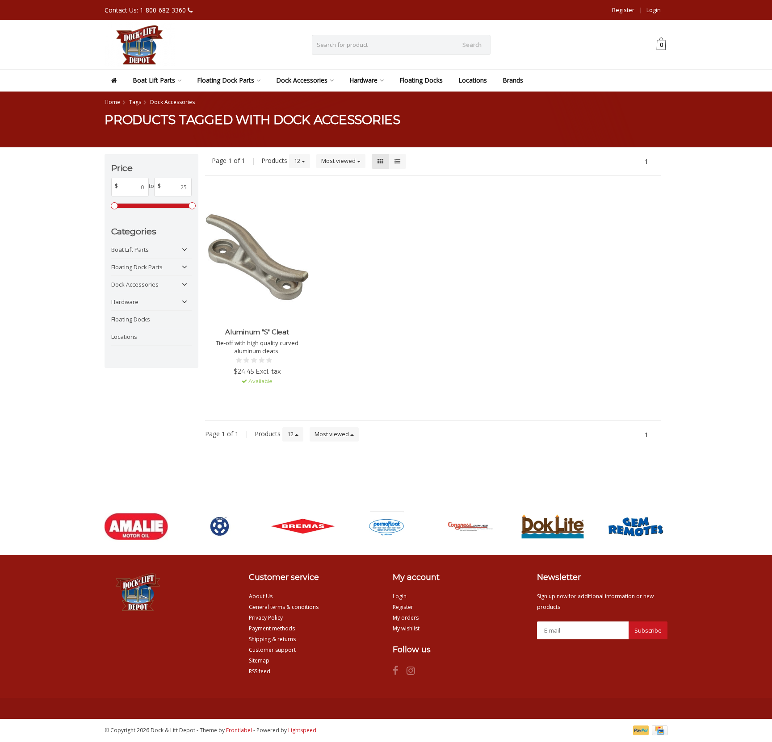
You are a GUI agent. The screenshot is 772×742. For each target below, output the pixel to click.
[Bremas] (302, 526)
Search (472, 45)
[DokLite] (552, 526)
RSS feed (259, 671)
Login (653, 10)
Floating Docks (421, 80)
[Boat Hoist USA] (219, 526)
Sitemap (259, 660)
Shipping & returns (272, 639)
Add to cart (253, 397)
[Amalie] (136, 526)
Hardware (363, 80)
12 (298, 161)
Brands (513, 80)
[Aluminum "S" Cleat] (257, 257)
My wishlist (406, 628)
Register (623, 10)
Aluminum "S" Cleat (257, 332)
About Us (261, 596)
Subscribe (648, 630)
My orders (406, 617)
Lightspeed (302, 730)
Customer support (272, 650)
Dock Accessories (301, 80)
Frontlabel (239, 730)
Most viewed (339, 161)
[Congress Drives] (469, 526)
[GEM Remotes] (635, 526)
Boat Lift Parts (154, 80)
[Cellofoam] (386, 526)
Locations (472, 80)
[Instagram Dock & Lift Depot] (414, 672)
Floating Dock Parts (225, 80)
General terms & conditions (284, 607)
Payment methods (272, 628)
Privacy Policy (266, 617)
